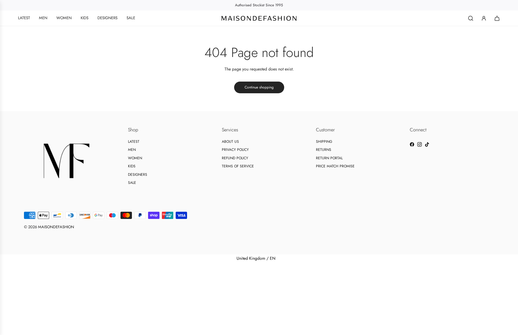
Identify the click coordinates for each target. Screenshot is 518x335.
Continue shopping (259, 87)
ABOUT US (230, 141)
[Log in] (483, 18)
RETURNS (323, 149)
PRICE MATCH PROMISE (335, 166)
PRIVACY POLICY (235, 149)
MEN (132, 149)
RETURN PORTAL (329, 158)
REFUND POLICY (235, 158)
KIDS (131, 166)
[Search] (470, 18)
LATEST (133, 141)
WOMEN (135, 158)
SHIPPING (324, 141)
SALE (132, 182)
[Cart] (497, 18)
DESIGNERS (137, 174)
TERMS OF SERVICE (238, 166)
